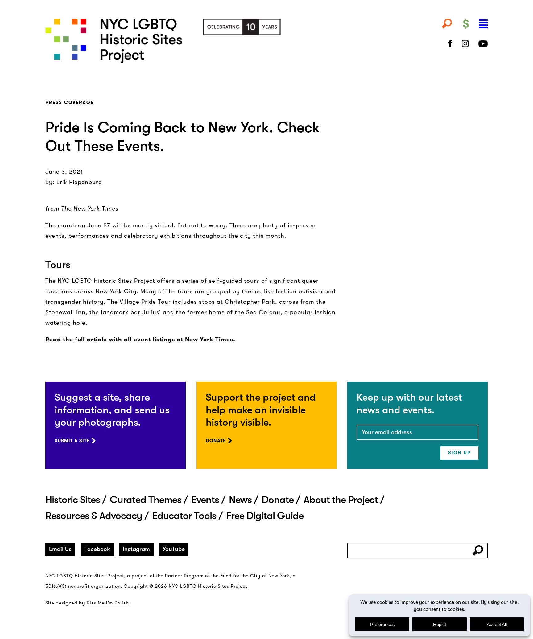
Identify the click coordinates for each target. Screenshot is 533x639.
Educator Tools (184, 516)
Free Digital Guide (265, 516)
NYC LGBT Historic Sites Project (191, 41)
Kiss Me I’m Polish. (108, 603)
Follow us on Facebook (450, 43)
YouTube (174, 549)
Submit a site (72, 440)
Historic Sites (72, 499)
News (240, 499)
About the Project (341, 499)
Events (205, 499)
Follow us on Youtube (483, 43)
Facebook (97, 549)
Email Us (60, 549)
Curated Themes (145, 499)
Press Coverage (69, 102)
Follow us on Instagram (465, 43)
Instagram (136, 549)
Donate (216, 440)
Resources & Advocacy (93, 516)
